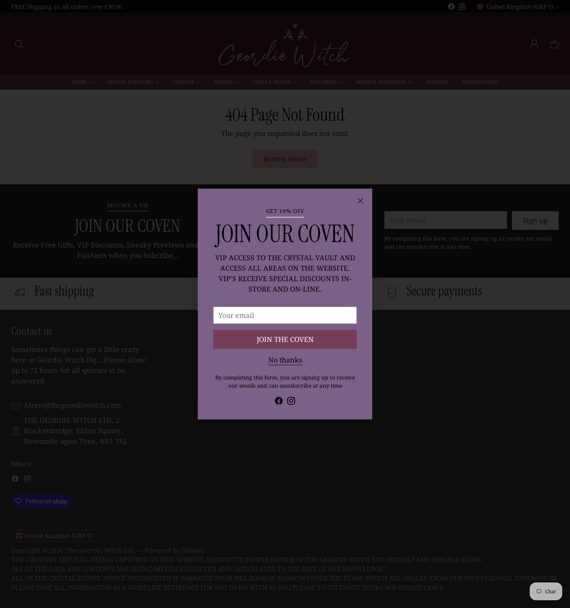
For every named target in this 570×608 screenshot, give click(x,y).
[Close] (360, 200)
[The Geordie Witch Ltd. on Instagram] (291, 402)
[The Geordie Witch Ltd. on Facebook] (278, 402)
